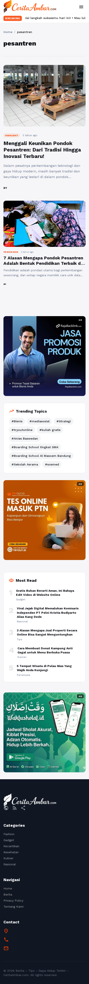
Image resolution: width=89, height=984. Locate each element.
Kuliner (8, 858)
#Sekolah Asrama (24, 464)
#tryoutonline (21, 430)
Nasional (9, 864)
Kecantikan (11, 846)
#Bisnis (16, 421)
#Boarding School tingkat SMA (34, 447)
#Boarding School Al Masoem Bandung (41, 455)
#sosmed (52, 464)
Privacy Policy (13, 900)
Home (7, 32)
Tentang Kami (13, 906)
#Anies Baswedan (24, 438)
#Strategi (63, 421)
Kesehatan (11, 852)
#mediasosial (39, 421)
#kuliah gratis (49, 430)
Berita (7, 894)
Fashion (8, 834)
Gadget (8, 840)
